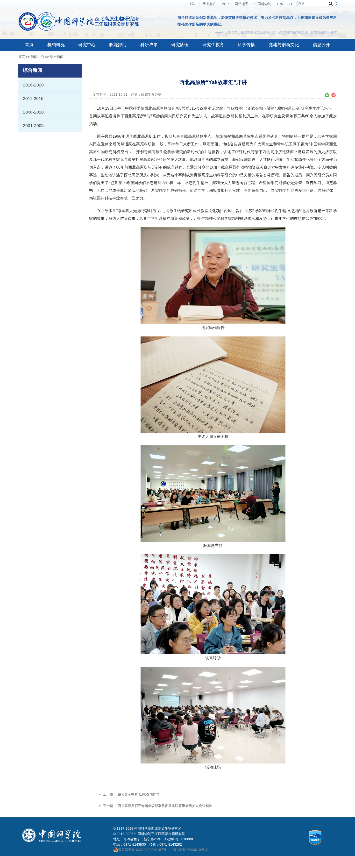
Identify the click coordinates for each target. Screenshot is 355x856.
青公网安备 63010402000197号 (142, 850)
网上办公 (209, 4)
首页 (21, 57)
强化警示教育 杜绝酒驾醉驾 (138, 794)
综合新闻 (57, 57)
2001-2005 (33, 125)
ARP (225, 4)
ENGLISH (284, 4)
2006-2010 (33, 112)
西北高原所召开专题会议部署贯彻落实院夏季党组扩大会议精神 (165, 806)
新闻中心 (37, 57)
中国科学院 (262, 4)
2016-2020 (33, 85)
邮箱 (193, 4)
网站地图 (241, 4)
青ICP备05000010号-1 (190, 850)
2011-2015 (33, 98)
